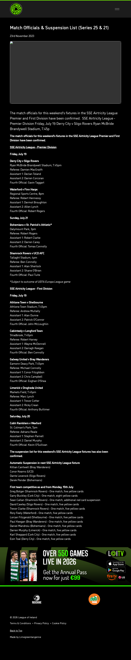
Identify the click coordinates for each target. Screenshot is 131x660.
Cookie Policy (59, 623)
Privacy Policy (41, 623)
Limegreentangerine (30, 637)
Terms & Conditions (20, 623)
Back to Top (16, 630)
